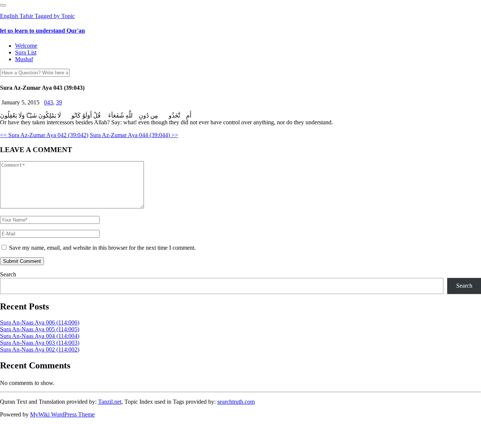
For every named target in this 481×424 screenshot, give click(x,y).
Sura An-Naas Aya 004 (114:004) (39, 336)
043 (48, 102)
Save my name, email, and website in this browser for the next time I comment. (102, 247)
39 (59, 102)
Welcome (26, 45)
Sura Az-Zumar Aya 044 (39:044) (134, 135)
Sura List (25, 52)
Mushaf (24, 59)
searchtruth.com (236, 401)
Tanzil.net (109, 401)
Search (8, 274)
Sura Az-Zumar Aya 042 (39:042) (44, 135)
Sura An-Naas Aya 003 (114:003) (39, 343)
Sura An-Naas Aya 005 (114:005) (39, 329)
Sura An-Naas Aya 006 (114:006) (39, 322)
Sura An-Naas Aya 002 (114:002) (39, 349)
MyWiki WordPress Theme (62, 414)
